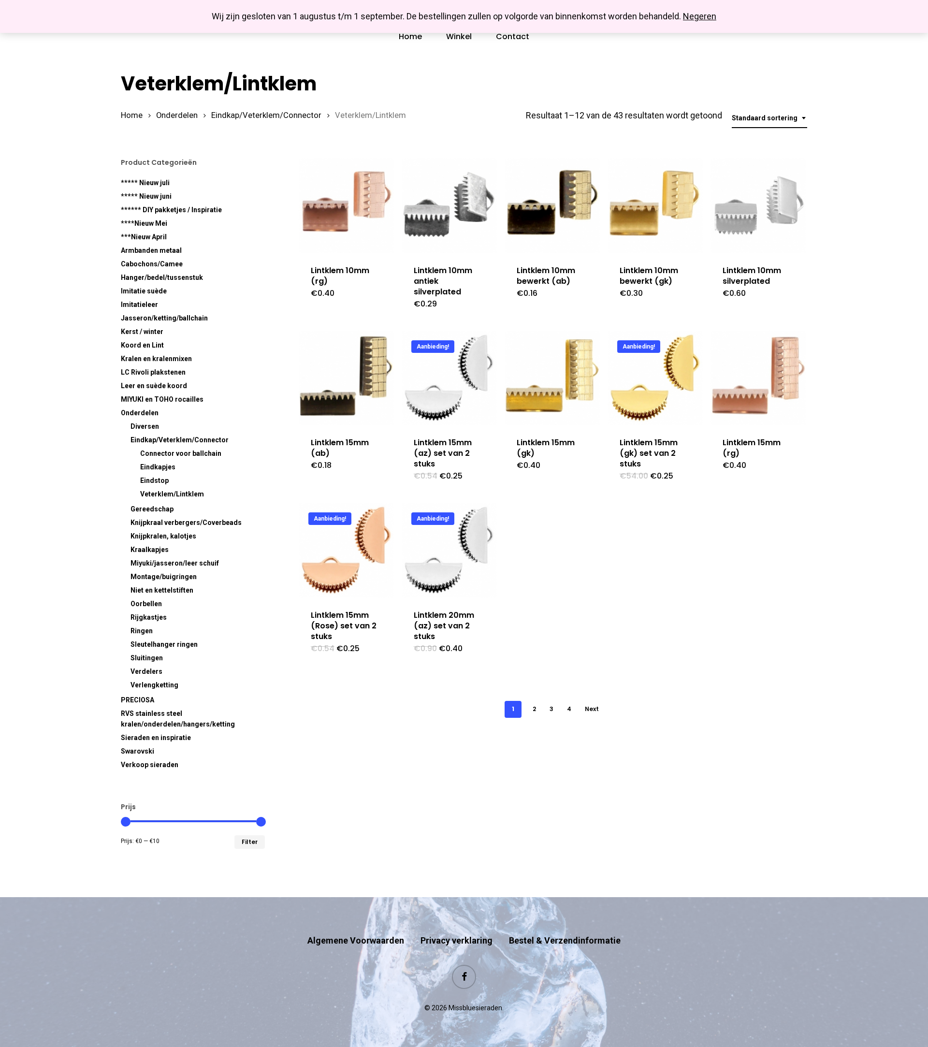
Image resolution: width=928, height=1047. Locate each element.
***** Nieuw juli (145, 183)
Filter (250, 842)
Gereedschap (152, 509)
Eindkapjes (157, 467)
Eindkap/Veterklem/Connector (266, 115)
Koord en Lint (142, 345)
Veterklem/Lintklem (172, 494)
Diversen (144, 426)
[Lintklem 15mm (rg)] (758, 378)
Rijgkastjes (148, 617)
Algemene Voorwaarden (355, 940)
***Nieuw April (144, 237)
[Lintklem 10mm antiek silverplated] (449, 205)
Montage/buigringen (163, 577)
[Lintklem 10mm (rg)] (346, 205)
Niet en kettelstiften (161, 590)
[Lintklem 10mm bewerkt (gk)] (655, 205)
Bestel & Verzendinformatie (565, 940)
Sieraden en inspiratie (156, 738)
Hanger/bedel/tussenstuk (162, 277)
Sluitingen (146, 658)
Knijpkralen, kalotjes (163, 536)
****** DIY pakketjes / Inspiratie (171, 210)
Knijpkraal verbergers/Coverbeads (186, 522)
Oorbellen (146, 604)
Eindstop (154, 480)
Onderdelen (177, 115)
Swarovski (137, 751)
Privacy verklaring (456, 940)
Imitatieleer (139, 304)
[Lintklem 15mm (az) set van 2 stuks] (449, 378)
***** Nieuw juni (146, 196)
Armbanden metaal (151, 250)
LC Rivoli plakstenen (153, 372)
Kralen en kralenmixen (156, 359)
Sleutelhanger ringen (164, 644)
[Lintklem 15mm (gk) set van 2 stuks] (655, 378)
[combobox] (769, 118)
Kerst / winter (142, 331)
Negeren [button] (699, 16)
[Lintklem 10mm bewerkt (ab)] (552, 205)
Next (592, 709)
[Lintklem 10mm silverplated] (758, 205)
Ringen (141, 631)
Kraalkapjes (149, 549)
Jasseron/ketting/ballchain (164, 318)
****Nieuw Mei (144, 223)
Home (132, 115)
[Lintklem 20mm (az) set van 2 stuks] (449, 550)
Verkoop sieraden (149, 765)
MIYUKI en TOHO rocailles (162, 399)
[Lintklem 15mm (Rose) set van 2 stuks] (346, 550)
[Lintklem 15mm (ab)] (346, 378)
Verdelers (146, 671)
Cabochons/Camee (152, 264)
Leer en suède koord (154, 386)
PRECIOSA (137, 700)
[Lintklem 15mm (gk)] (552, 378)
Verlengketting (154, 685)
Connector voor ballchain (180, 453)
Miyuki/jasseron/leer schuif (174, 563)
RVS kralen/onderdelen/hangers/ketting (178, 719)
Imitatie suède (144, 291)
